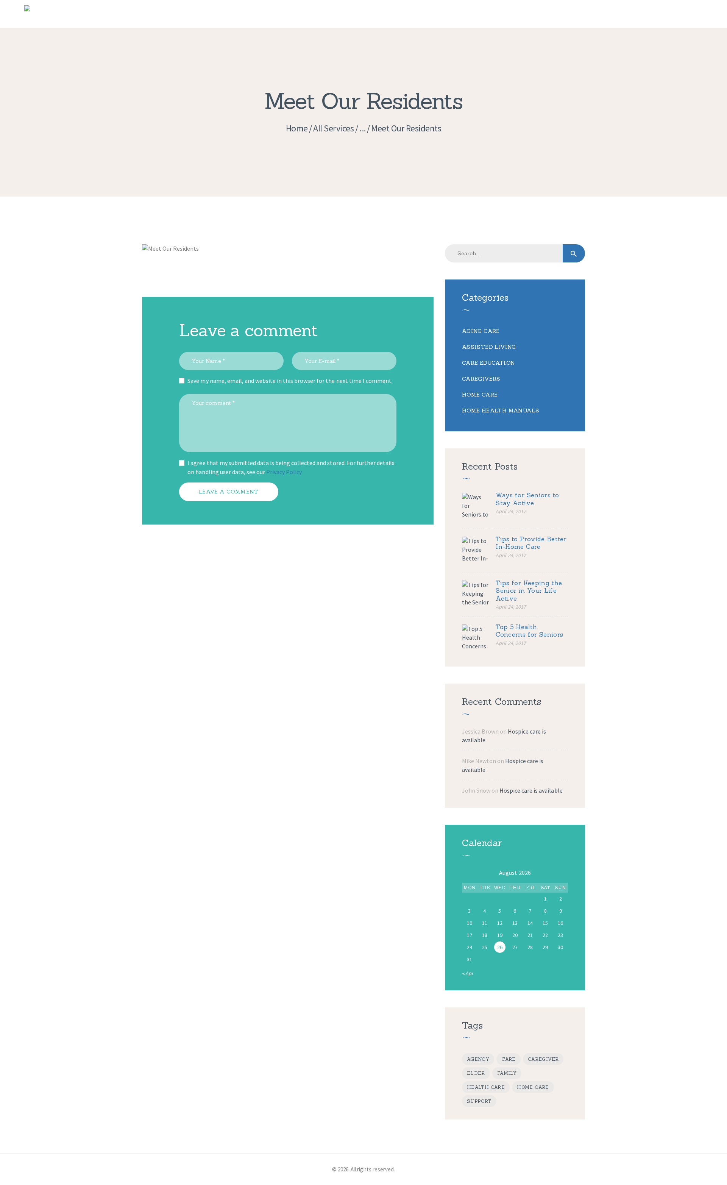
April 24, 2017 (511, 511)
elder (476, 1073)
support (479, 1101)
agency (478, 1059)
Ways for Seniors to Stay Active (527, 499)
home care (533, 1087)
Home (297, 128)
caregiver (543, 1059)
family (506, 1073)
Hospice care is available (531, 790)
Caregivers (481, 378)
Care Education (488, 362)
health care (486, 1087)
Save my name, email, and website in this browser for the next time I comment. (290, 380)
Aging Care (481, 331)
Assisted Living (489, 346)
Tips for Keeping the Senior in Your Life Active (529, 590)
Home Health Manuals (501, 410)
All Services (333, 128)
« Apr (467, 973)
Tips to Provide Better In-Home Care (531, 543)
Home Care (480, 394)
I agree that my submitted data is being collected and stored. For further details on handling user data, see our (291, 467)
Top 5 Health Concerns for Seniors (529, 631)
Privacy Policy (284, 472)
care (508, 1059)
